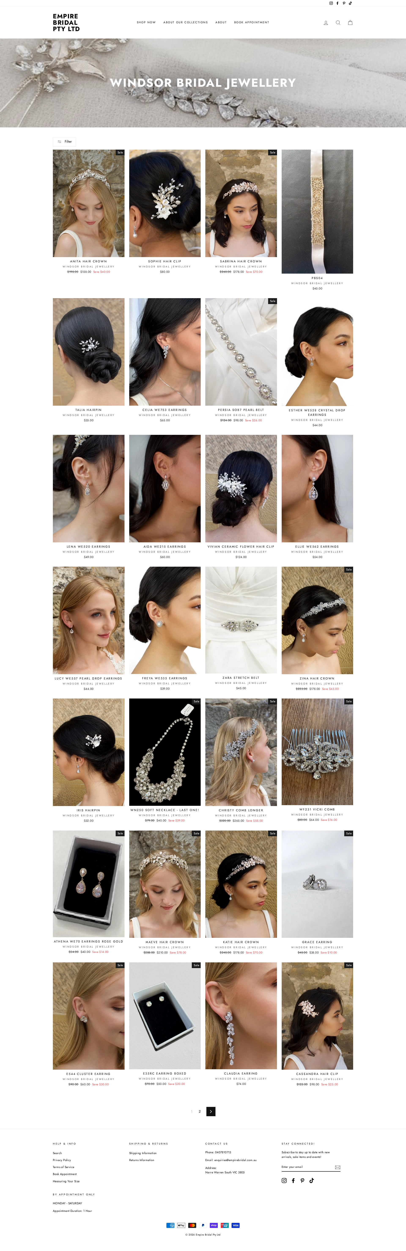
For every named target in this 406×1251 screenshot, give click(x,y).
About (221, 22)
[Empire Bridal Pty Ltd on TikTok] (311, 1180)
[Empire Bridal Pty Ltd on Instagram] (284, 1180)
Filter (68, 141)
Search (57, 1153)
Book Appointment (251, 22)
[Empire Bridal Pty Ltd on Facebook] (293, 1180)
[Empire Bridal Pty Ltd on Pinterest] (302, 1180)
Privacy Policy (62, 1160)
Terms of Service (63, 1167)
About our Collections (185, 22)
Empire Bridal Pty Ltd (66, 22)
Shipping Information (143, 1153)
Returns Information (141, 1160)
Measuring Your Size (66, 1181)
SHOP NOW (146, 22)
